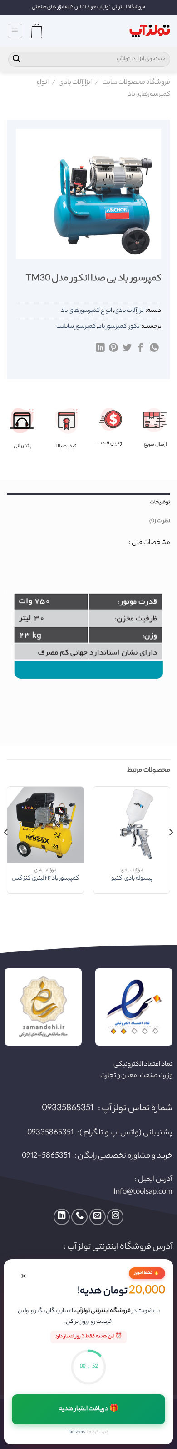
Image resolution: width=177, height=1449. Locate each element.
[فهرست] (15, 31)
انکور (135, 326)
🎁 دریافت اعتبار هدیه (89, 1409)
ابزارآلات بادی (75, 82)
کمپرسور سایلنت (76, 326)
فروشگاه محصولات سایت (136, 82)
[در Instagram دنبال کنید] (115, 1217)
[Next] (6, 850)
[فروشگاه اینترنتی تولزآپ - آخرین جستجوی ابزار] (149, 31)
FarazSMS (77, 1432)
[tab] (88, 502)
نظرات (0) (159, 521)
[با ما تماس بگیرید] (79, 1217)
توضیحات (160, 502)
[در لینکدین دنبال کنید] (62, 1217)
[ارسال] (16, 59)
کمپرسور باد (112, 326)
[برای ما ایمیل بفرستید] (97, 1217)
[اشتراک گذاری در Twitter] (127, 348)
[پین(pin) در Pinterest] (113, 348)
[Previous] (170, 850)
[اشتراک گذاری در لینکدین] (100, 348)
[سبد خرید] (37, 31)
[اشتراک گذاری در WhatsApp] (154, 348)
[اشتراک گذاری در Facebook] (140, 348)
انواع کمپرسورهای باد (86, 310)
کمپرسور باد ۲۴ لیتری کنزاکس (45, 879)
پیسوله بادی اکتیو (131, 879)
